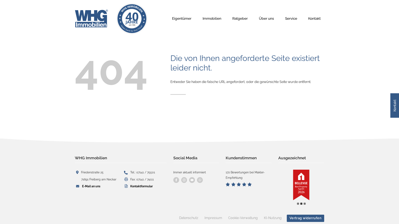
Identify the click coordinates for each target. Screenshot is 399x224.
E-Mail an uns (91, 186)
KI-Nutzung (273, 218)
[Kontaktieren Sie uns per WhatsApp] (200, 180)
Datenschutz (188, 218)
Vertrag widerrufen (305, 218)
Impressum (213, 218)
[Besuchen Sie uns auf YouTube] (192, 180)
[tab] (298, 204)
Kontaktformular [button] (141, 186)
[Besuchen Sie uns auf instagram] (184, 180)
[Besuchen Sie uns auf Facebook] (176, 180)
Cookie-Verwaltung (243, 218)
